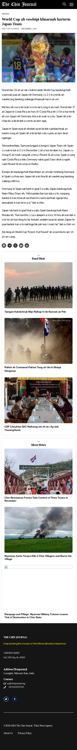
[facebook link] (14, 699)
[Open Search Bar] (64, 4)
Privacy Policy (25, 733)
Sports (5, 14)
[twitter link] (6, 699)
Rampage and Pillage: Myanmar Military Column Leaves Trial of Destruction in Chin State (36, 616)
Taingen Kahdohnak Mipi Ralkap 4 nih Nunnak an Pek (35, 311)
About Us (8, 733)
